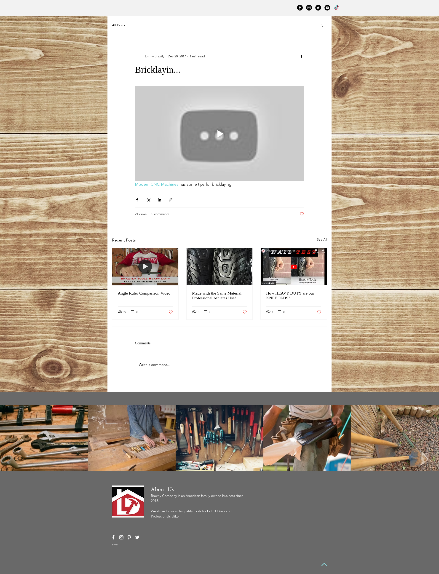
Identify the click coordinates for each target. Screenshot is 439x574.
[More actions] (301, 56)
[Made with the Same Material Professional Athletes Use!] (220, 266)
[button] (321, 25)
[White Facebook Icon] (113, 537)
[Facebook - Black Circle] (300, 8)
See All (322, 239)
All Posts (118, 25)
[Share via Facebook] (137, 200)
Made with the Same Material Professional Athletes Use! (216, 295)
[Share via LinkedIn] (159, 200)
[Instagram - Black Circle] (309, 8)
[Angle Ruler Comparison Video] (145, 266)
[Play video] (219, 133)
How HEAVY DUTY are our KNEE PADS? (290, 295)
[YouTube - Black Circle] (327, 8)
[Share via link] (171, 200)
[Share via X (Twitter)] (148, 200)
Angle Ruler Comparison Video (144, 293)
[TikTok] (336, 8)
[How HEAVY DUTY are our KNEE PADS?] (294, 266)
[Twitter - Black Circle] (318, 8)
